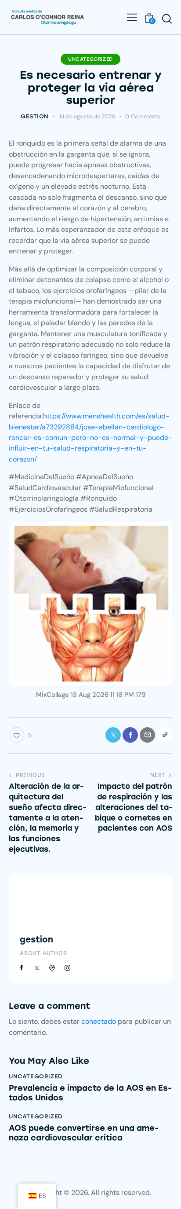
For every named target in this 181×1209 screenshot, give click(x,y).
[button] (164, 735)
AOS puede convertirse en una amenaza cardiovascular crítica (84, 1133)
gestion (36, 939)
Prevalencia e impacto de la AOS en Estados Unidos (90, 1093)
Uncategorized (90, 59)
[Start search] (167, 18)
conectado (98, 1021)
